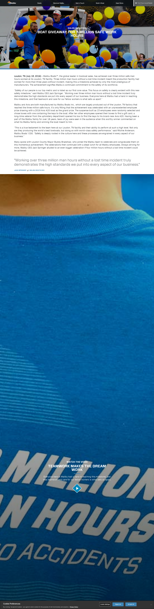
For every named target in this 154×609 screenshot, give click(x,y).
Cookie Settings (105, 604)
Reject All (118, 604)
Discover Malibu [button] (58, 3)
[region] (77, 605)
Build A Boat (100, 3)
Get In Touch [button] (80, 3)
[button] (77, 488)
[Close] (151, 605)
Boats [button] (39, 3)
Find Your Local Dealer (145, 3)
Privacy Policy (74, 607)
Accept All (131, 604)
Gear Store (119, 3)
